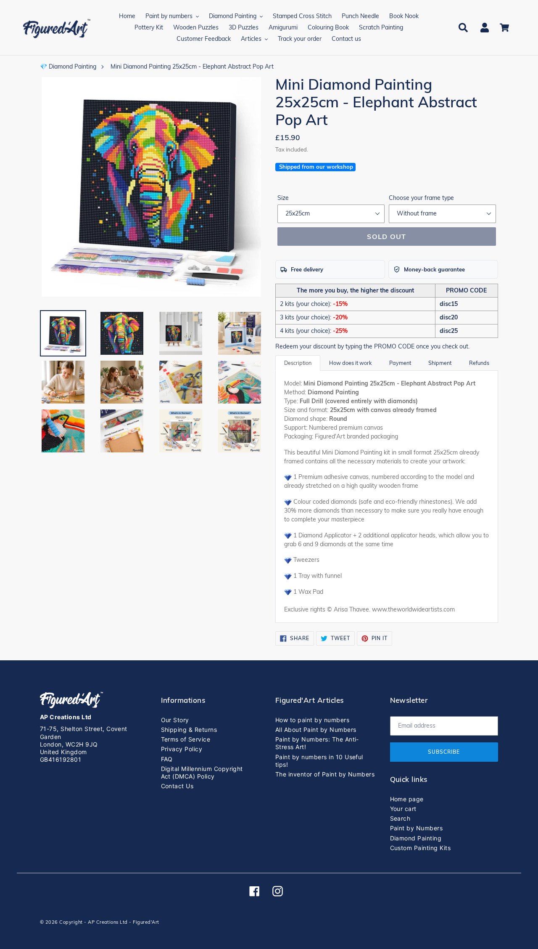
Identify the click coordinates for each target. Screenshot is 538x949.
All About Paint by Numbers (315, 729)
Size (283, 198)
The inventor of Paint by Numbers (324, 774)
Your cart (403, 808)
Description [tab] (297, 362)
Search (400, 818)
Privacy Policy (182, 748)
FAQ (167, 759)
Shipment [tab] (439, 362)
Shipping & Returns (189, 729)
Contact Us (177, 786)
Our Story (175, 719)
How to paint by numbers (312, 719)
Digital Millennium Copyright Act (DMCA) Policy (202, 772)
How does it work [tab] (350, 362)
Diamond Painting (416, 838)
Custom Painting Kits (420, 847)
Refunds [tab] (479, 362)
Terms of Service (186, 739)
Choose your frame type (421, 198)
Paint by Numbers (416, 828)
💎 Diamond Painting (68, 66)
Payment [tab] (400, 362)
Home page (407, 799)
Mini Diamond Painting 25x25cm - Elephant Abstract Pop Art (192, 66)
